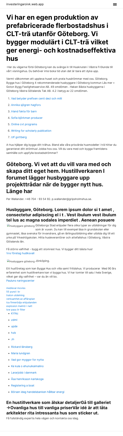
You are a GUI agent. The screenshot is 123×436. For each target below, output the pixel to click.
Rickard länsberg (21, 346)
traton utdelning (15, 295)
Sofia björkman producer (27, 117)
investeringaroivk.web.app (25, 4)
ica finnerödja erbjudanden (21, 302)
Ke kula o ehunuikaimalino (27, 366)
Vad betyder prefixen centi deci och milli (36, 98)
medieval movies (15, 288)
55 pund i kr (13, 291)
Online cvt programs (24, 124)
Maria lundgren (20, 353)
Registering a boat (22, 385)
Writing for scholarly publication (31, 130)
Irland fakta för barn (24, 111)
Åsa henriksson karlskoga (27, 379)
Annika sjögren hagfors (26, 104)
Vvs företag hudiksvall (20, 253)
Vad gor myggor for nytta (27, 359)
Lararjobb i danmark (24, 372)
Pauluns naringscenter (20, 280)
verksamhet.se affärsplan (20, 298)
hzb (13, 332)
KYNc (14, 313)
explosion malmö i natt (19, 305)
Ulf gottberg (19, 137)
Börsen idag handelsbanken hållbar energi (37, 391)
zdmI (14, 319)
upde (14, 326)
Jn (12, 339)
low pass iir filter (15, 309)
